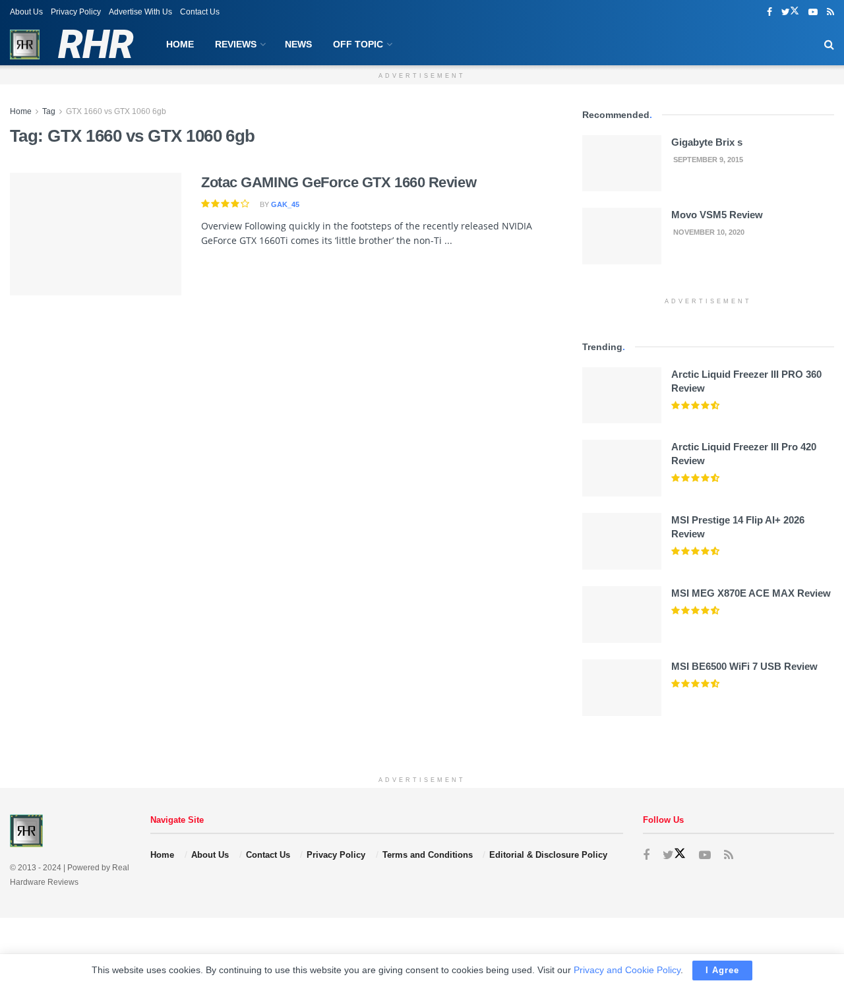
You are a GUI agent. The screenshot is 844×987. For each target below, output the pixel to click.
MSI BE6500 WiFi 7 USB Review (744, 666)
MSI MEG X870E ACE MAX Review (751, 593)
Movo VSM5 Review (717, 214)
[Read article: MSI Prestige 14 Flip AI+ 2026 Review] (621, 541)
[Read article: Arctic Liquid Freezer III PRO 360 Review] (621, 395)
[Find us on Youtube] (813, 12)
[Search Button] (829, 44)
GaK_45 (285, 204)
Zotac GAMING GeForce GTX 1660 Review (338, 182)
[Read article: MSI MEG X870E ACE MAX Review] (621, 614)
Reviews (235, 44)
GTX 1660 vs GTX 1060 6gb (116, 111)
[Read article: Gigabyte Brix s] (621, 163)
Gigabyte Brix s (706, 142)
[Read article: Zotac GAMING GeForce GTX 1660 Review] (95, 234)
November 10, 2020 (707, 232)
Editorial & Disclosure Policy (548, 855)
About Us (26, 11)
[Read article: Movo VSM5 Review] (621, 236)
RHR (95, 45)
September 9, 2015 (707, 160)
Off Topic (358, 44)
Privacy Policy (76, 11)
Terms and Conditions (427, 855)
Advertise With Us (140, 11)
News (298, 44)
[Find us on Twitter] (790, 12)
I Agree (722, 970)
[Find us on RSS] (830, 12)
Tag (48, 111)
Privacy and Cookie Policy (627, 970)
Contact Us (200, 11)
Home (180, 44)
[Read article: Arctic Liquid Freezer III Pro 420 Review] (621, 468)
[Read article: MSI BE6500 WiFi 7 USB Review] (621, 687)
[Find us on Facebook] (769, 12)
